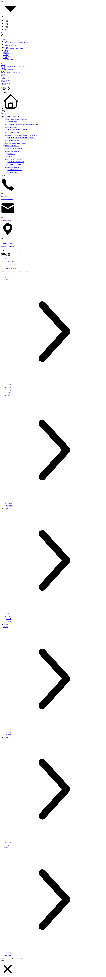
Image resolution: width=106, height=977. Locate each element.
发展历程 (10, 42)
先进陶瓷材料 (6, 45)
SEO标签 (20, 958)
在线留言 (5, 59)
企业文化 (15, 42)
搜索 (2, 32)
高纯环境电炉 (14, 45)
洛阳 (12, 958)
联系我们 (5, 58)
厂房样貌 (25, 42)
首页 (4, 39)
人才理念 (5, 56)
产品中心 (5, 44)
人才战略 (5, 55)
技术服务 (5, 47)
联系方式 (10, 59)
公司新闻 (5, 53)
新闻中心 (5, 52)
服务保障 (15, 49)
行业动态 (10, 53)
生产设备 (10, 49)
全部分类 (3, 113)
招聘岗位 (10, 56)
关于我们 (5, 41)
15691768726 (8, 264)
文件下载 (20, 49)
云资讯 (16, 958)
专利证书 (5, 49)
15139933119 (9, 261)
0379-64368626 (4, 196)
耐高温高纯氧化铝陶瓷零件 (7, 246)
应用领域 (5, 50)
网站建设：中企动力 (6, 958)
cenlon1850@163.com (6, 220)
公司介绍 (5, 42)
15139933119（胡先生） (7, 199)
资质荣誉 (20, 42)
